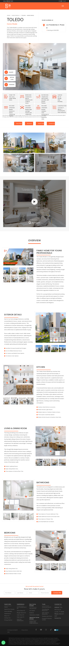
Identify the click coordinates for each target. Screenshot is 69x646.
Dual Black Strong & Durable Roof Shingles (16, 348)
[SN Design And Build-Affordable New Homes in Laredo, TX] (8, 6)
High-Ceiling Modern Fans (12, 468)
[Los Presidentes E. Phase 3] (44, 25)
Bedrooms (28, 95)
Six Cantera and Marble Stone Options (15, 353)
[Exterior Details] (22, 107)
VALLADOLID (32, 608)
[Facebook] (36, 630)
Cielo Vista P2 (20, 615)
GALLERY (11, 72)
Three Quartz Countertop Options (46, 414)
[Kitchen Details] (6, 107)
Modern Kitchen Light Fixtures (45, 409)
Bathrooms (45, 95)
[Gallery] (6, 72)
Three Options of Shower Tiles (45, 519)
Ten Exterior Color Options (12, 356)
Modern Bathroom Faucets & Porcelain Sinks (48, 516)
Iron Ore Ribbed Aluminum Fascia (14, 350)
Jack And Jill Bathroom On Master (46, 521)
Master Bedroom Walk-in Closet (13, 573)
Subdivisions (7, 613)
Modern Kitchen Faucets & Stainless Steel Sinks (49, 417)
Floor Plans (19, 123)
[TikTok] (51, 630)
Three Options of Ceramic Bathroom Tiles (48, 514)
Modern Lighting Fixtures (12, 466)
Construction (62, 106)
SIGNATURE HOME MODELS (33, 622)
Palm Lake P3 (20, 617)
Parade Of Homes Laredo (47, 619)
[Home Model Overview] (6, 96)
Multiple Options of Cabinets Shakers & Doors (49, 412)
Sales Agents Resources (45, 613)
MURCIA (31, 613)
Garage (60, 95)
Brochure (29, 123)
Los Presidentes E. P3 (22, 607)
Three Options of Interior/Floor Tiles (14, 471)
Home (6, 607)
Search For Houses (9, 609)
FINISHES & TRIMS (34, 615)
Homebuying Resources (45, 609)
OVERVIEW (11, 84)
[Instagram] (46, 630)
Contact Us (52, 123)
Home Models (8, 611)
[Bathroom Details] (38, 96)
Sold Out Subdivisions (20, 619)
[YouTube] (41, 630)
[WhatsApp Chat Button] (3, 643)
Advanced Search (46, 607)
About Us (6, 615)
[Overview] (6, 84)
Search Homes (41, 123)
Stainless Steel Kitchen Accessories (46, 407)
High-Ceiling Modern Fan (12, 568)
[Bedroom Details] (22, 96)
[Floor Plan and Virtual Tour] (6, 78)
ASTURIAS (32, 610)
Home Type (12, 95)
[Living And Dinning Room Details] (38, 107)
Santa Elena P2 (21, 610)
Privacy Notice (8, 620)
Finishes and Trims (47, 616)
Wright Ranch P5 (21, 612)
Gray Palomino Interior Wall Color (14, 571)
